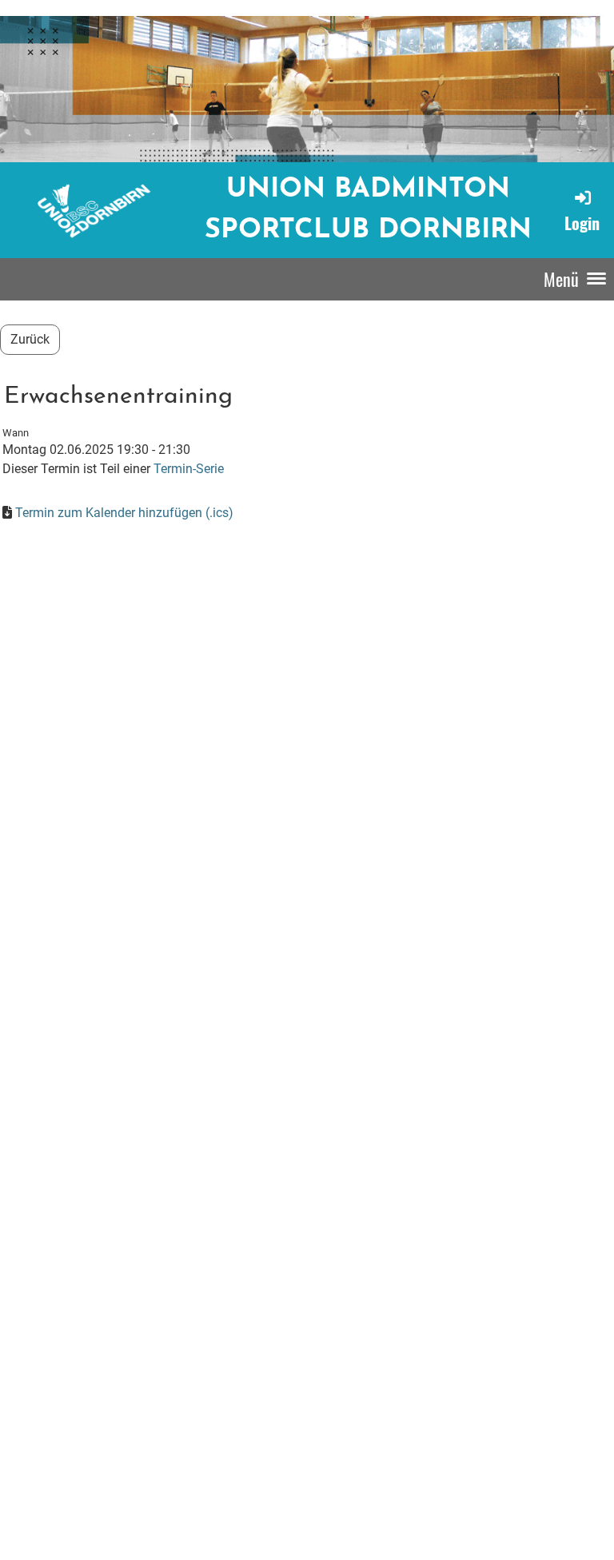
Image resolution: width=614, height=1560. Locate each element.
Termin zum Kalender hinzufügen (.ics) (124, 512)
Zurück (30, 339)
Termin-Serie (189, 468)
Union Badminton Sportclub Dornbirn (368, 210)
